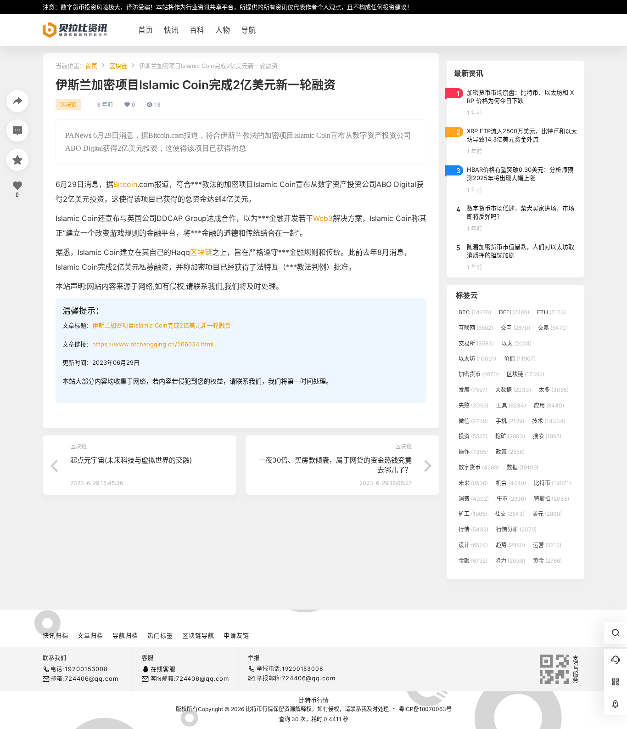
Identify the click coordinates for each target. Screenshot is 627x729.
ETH (551, 312)
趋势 (510, 545)
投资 (473, 436)
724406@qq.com (91, 678)
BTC (475, 312)
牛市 (511, 498)
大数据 (513, 389)
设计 (473, 545)
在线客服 (163, 668)
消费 (474, 498)
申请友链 (236, 635)
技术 (548, 421)
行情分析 (516, 529)
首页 (91, 65)
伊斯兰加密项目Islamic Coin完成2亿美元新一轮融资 (161, 325)
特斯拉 (551, 498)
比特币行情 (314, 700)
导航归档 (125, 635)
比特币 (552, 483)
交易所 (476, 343)
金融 (473, 560)
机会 (511, 483)
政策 (510, 451)
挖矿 (510, 436)
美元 (547, 513)
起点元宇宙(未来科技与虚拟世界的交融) (131, 460)
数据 (522, 467)
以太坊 (477, 358)
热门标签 (160, 635)
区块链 (118, 65)
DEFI (514, 312)
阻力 (510, 560)
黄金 (547, 560)
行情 (473, 529)
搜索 (547, 436)
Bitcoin (125, 184)
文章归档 (90, 635)
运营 (547, 545)
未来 (473, 483)
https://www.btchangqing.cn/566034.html (152, 344)
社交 (510, 513)
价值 (520, 358)
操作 (473, 451)
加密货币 (479, 374)
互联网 (476, 327)
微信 (473, 421)
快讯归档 (55, 635)
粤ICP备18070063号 (425, 709)
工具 (511, 405)
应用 (549, 405)
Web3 (323, 218)
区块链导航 (198, 635)
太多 (554, 389)
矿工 (473, 513)
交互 (515, 327)
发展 (473, 389)
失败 (473, 405)
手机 (510, 421)
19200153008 (86, 668)
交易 (553, 327)
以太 (517, 343)
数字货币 (479, 467)
